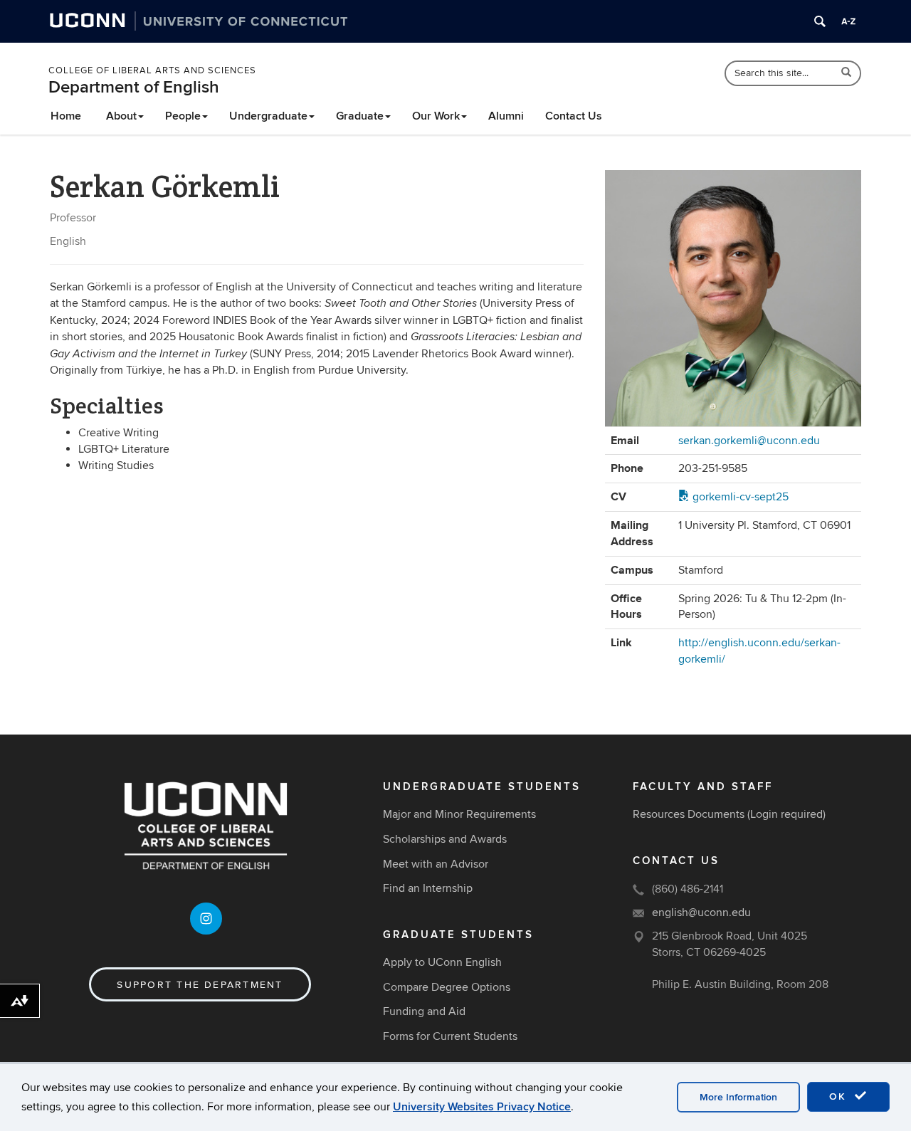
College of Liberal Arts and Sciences (152, 70)
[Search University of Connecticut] (820, 21)
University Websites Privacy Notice (482, 1107)
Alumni (506, 116)
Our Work (436, 116)
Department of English (133, 87)
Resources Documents (688, 814)
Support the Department (200, 985)
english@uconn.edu (701, 912)
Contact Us (573, 116)
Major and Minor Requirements (459, 814)
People (183, 116)
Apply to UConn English (442, 962)
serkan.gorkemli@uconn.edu (749, 440)
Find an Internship (428, 888)
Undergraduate (268, 116)
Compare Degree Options (446, 987)
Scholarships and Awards (445, 839)
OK (840, 1096)
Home (66, 116)
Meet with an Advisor (435, 864)
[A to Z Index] (848, 21)
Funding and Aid (424, 1011)
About (121, 116)
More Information (738, 1097)
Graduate (360, 116)
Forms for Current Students (450, 1036)
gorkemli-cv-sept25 (739, 497)
